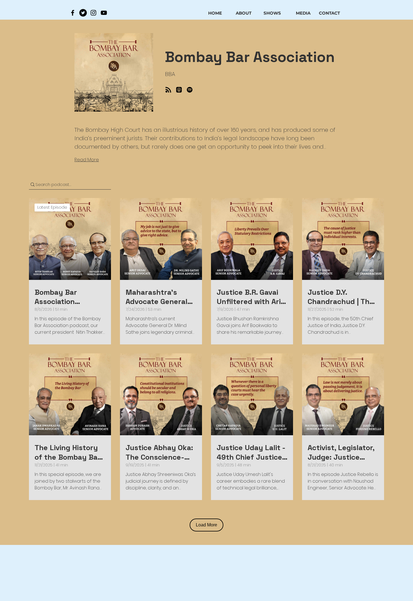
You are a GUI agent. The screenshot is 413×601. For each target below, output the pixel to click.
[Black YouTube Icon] (104, 13)
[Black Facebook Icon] (72, 13)
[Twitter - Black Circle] (83, 13)
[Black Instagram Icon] (93, 13)
